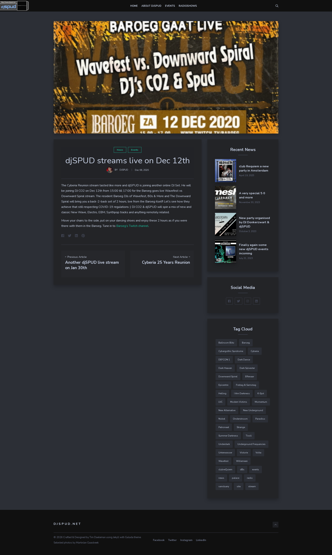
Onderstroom (240, 418)
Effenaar (249, 376)
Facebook (158, 540)
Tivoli (249, 435)
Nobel (221, 418)
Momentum (261, 401)
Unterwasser (225, 452)
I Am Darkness (242, 393)
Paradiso (260, 418)
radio (250, 478)
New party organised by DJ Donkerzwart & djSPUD (254, 222)
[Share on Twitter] (69, 236)
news (120, 149)
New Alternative (226, 410)
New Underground (253, 410)
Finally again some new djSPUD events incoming (253, 249)
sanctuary (223, 486)
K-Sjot (260, 393)
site (239, 486)
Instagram (186, 540)
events (134, 149)
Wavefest (223, 461)
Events (170, 6)
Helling (222, 393)
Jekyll (116, 537)
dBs (242, 469)
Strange (241, 427)
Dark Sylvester (247, 368)
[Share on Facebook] (62, 236)
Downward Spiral (227, 376)
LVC (220, 401)
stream (252, 486)
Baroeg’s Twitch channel (132, 226)
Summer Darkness (228, 435)
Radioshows (188, 6)
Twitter (172, 540)
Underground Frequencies (251, 444)
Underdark (224, 444)
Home (134, 6)
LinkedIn (201, 540)
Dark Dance (244, 359)
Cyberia (255, 351)
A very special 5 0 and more (252, 195)
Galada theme (133, 537)
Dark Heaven (225, 368)
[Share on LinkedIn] (76, 236)
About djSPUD (151, 6)
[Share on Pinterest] (83, 236)
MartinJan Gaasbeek (87, 542)
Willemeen (242, 461)
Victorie (244, 452)
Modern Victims (238, 401)
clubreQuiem (225, 469)
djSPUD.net (67, 524)
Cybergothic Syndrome (230, 351)
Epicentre (223, 385)
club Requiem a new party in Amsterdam (254, 168)
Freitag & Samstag (246, 385)
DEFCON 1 (224, 359)
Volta (258, 452)
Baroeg (246, 342)
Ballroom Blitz (226, 342)
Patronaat (223, 427)
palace (235, 478)
